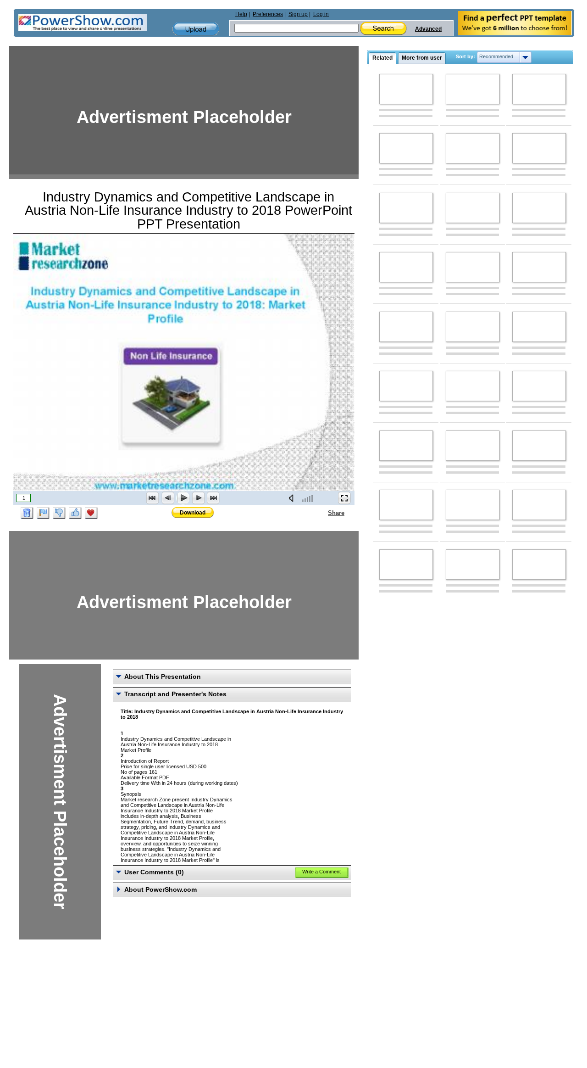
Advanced (428, 29)
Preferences (268, 14)
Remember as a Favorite (91, 513)
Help (241, 14)
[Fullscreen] (344, 498)
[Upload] (195, 29)
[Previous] (168, 498)
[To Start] (153, 498)
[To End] (213, 498)
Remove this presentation (27, 513)
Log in (321, 14)
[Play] (183, 498)
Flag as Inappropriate (43, 513)
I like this (75, 513)
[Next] (198, 498)
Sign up (298, 14)
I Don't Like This (59, 513)
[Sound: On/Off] (293, 498)
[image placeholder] (406, 89)
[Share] (322, 512)
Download (192, 512)
